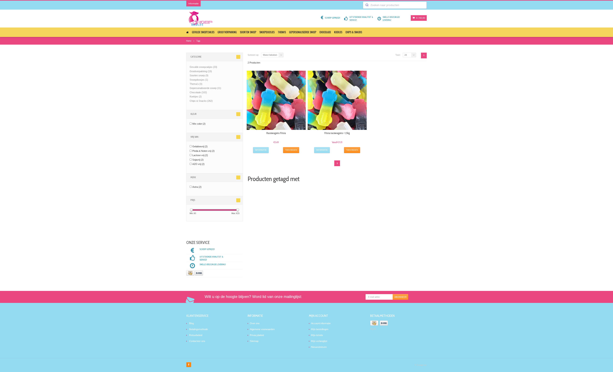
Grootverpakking (227, 32)
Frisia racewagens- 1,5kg (337, 133)
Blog (191, 323)
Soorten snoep (248, 32)
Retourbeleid (195, 335)
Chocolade (325, 32)
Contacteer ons (197, 341)
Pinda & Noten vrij (203, 151)
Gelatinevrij (200, 146)
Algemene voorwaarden (262, 329)
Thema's (282, 32)
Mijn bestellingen (319, 329)
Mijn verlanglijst (319, 341)
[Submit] (367, 5)
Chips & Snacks (353, 32)
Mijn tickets (317, 335)
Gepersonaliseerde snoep (302, 32)
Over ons (255, 323)
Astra (196, 187)
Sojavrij (198, 159)
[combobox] (395, 5)
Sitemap (254, 341)
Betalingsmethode (198, 329)
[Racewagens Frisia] (276, 100)
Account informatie (321, 323)
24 (406, 55)
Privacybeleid (257, 335)
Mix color (198, 123)
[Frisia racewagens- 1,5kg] (337, 100)
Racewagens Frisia (276, 133)
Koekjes (338, 32)
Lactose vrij (200, 155)
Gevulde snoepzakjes (203, 32)
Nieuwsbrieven (319, 347)
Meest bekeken (270, 55)
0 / (420, 18)
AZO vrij (198, 164)
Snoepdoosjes (267, 32)
